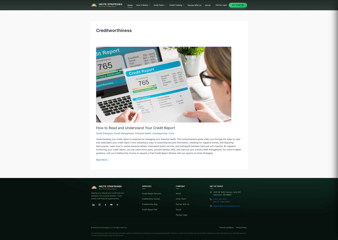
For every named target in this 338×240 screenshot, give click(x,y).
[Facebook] (105, 204)
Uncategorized (159, 133)
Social (207, 5)
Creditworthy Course (151, 199)
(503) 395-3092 (220, 199)
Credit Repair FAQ (149, 209)
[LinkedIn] (93, 204)
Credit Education (104, 133)
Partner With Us (194, 5)
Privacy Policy (241, 228)
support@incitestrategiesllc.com (226, 206)
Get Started (238, 5)
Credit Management (124, 133)
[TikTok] (117, 204)
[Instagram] (99, 204)
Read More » (102, 159)
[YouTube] (111, 204)
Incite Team (159, 5)
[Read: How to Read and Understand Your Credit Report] (163, 84)
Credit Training (175, 5)
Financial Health (143, 133)
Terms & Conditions (226, 228)
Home (130, 5)
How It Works (142, 5)
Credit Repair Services (151, 193)
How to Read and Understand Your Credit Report (135, 128)
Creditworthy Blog (149, 204)
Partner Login (221, 5)
